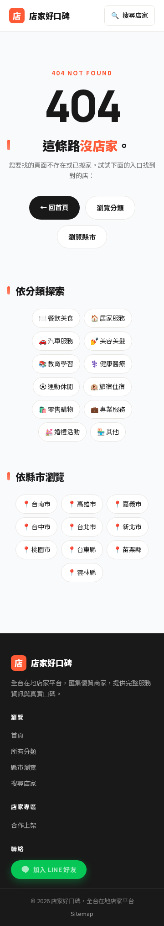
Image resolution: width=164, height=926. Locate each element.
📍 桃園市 (36, 549)
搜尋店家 (23, 783)
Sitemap (82, 913)
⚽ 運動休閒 (56, 386)
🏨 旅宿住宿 (107, 386)
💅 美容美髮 (108, 340)
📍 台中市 (36, 526)
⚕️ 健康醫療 (108, 363)
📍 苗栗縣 (127, 549)
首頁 (17, 735)
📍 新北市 (127, 526)
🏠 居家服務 (108, 317)
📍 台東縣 (82, 549)
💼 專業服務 (108, 409)
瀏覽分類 (110, 207)
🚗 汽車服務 (56, 340)
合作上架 (23, 825)
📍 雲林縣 (82, 572)
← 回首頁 (54, 207)
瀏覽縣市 (82, 237)
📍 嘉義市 (127, 503)
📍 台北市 (82, 526)
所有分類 (23, 751)
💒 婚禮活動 (62, 431)
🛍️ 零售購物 (56, 409)
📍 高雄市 (82, 503)
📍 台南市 (36, 503)
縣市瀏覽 (23, 767)
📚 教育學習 (56, 363)
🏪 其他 (108, 431)
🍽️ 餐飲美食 (56, 317)
